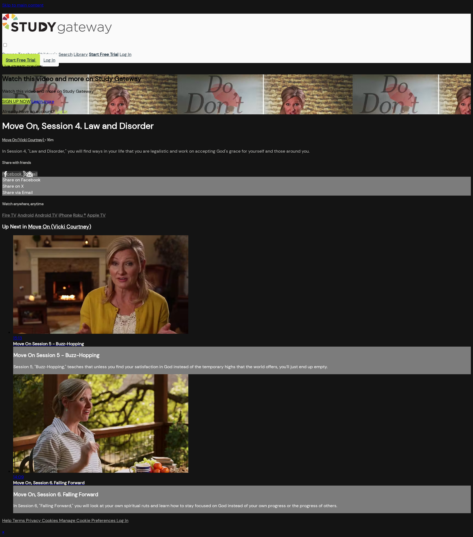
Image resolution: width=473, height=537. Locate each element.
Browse (9, 54)
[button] (5, 45)
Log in (61, 111)
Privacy (34, 520)
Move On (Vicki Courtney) (23, 140)
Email (32, 174)
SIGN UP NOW (16, 101)
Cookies (50, 520)
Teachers (27, 54)
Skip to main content (23, 5)
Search (66, 54)
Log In (125, 54)
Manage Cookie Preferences (88, 520)
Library (81, 54)
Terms (19, 520)
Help (7, 520)
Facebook (12, 174)
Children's (47, 54)
